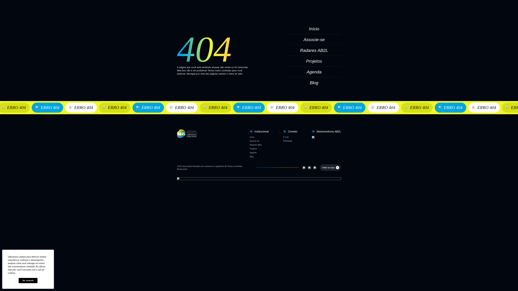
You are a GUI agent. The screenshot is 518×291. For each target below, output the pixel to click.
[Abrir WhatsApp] (511, 284)
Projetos (314, 61)
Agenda (314, 72)
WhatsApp (287, 141)
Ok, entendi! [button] (28, 280)
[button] (259, 131)
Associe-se (314, 39)
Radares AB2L (314, 50)
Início (314, 28)
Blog (314, 82)
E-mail (286, 137)
